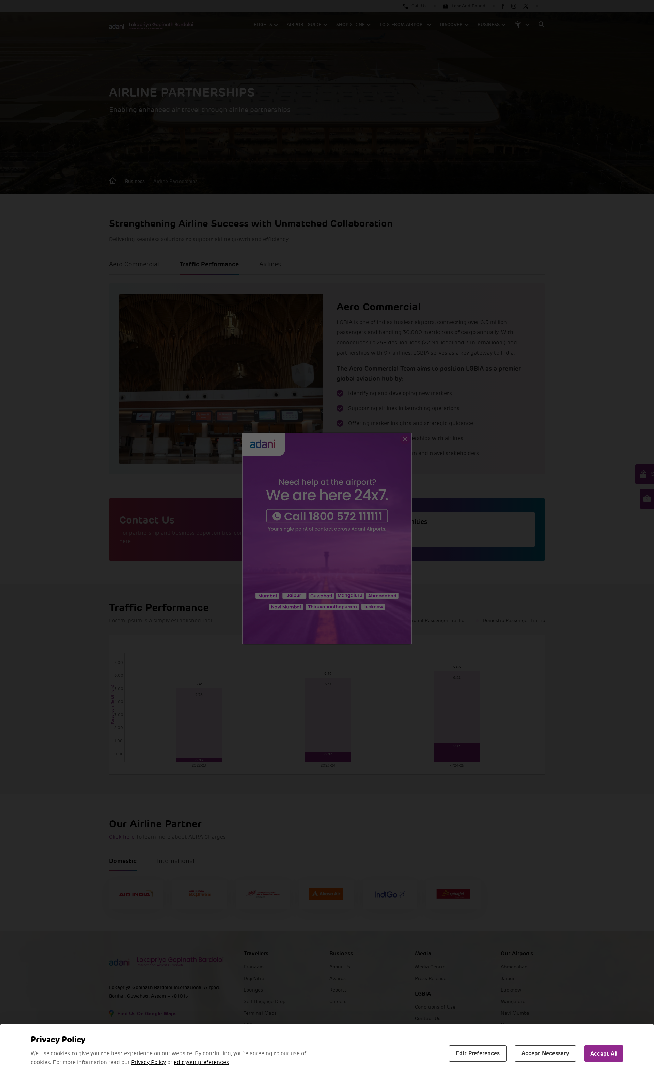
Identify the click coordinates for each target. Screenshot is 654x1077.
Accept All (603, 1053)
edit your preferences (201, 1062)
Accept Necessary (545, 1053)
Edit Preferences (478, 1053)
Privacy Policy (148, 1062)
